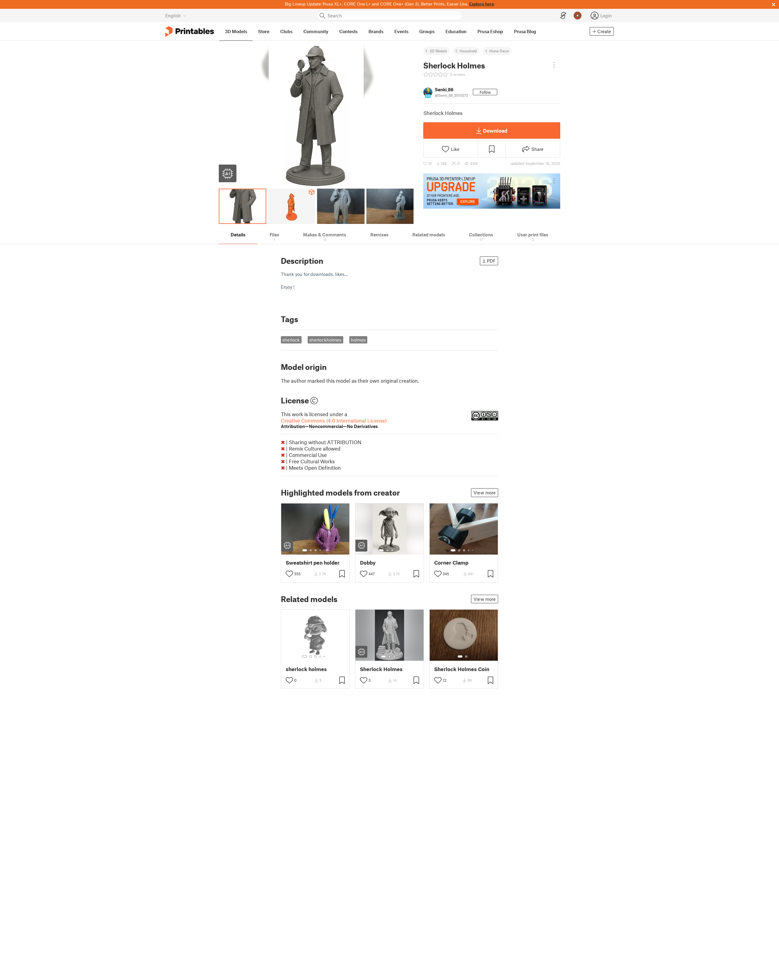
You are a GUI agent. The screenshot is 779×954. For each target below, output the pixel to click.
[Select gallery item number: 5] (324, 550)
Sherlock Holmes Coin (461, 669)
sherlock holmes (306, 669)
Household (468, 51)
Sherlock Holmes (381, 669)
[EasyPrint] (563, 15)
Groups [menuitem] (427, 31)
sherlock (291, 340)
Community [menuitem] (315, 31)
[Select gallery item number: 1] (304, 550)
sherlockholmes (325, 340)
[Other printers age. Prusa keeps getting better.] (491, 191)
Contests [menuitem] (348, 31)
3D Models (438, 51)
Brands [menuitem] (376, 31)
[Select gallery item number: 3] (315, 550)
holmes (358, 340)
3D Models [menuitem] (236, 31)
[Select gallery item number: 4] (320, 550)
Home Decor (499, 51)
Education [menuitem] (455, 31)
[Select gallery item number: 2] (310, 550)
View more (484, 492)
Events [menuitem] (401, 31)
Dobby (368, 563)
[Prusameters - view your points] (578, 15)
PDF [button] (491, 260)
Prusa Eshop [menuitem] (490, 31)
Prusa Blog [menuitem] (525, 31)
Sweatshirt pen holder (313, 563)
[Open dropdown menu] (554, 64)
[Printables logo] (189, 31)
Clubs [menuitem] (286, 31)
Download (495, 130)
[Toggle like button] (289, 573)
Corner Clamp (451, 563)
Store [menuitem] (263, 31)
